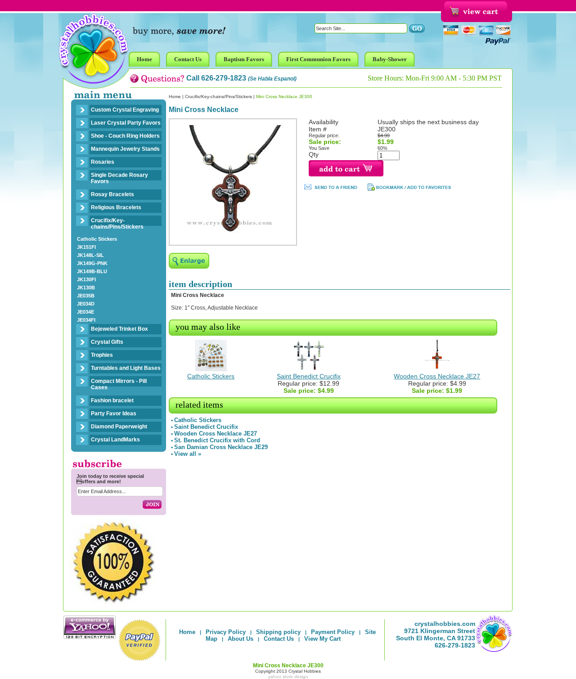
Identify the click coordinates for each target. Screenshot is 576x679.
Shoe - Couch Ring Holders (125, 136)
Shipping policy (278, 632)
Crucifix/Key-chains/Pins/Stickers (117, 223)
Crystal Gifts (107, 342)
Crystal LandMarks (115, 439)
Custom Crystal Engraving (125, 110)
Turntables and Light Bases (126, 368)
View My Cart (322, 638)
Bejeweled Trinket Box (119, 329)
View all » (187, 453)
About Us (240, 638)
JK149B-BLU (92, 271)
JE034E (85, 312)
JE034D (85, 303)
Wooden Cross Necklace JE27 (437, 376)
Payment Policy (333, 632)
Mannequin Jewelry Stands (125, 149)
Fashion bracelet (112, 400)
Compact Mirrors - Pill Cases (119, 384)
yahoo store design (288, 676)
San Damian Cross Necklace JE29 (221, 447)
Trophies (102, 355)
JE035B (85, 295)
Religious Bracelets (116, 207)
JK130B (86, 287)
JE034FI (86, 320)
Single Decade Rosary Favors (119, 178)
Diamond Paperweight (119, 426)
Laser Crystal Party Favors (126, 123)
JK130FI (86, 279)
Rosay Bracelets (112, 194)
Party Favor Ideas (113, 413)
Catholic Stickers (97, 239)
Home (175, 96)
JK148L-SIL (90, 255)
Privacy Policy (226, 632)
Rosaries (102, 162)
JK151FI (86, 247)
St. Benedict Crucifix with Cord (217, 440)
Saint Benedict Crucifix (309, 376)
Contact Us (279, 638)
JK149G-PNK (92, 263)
